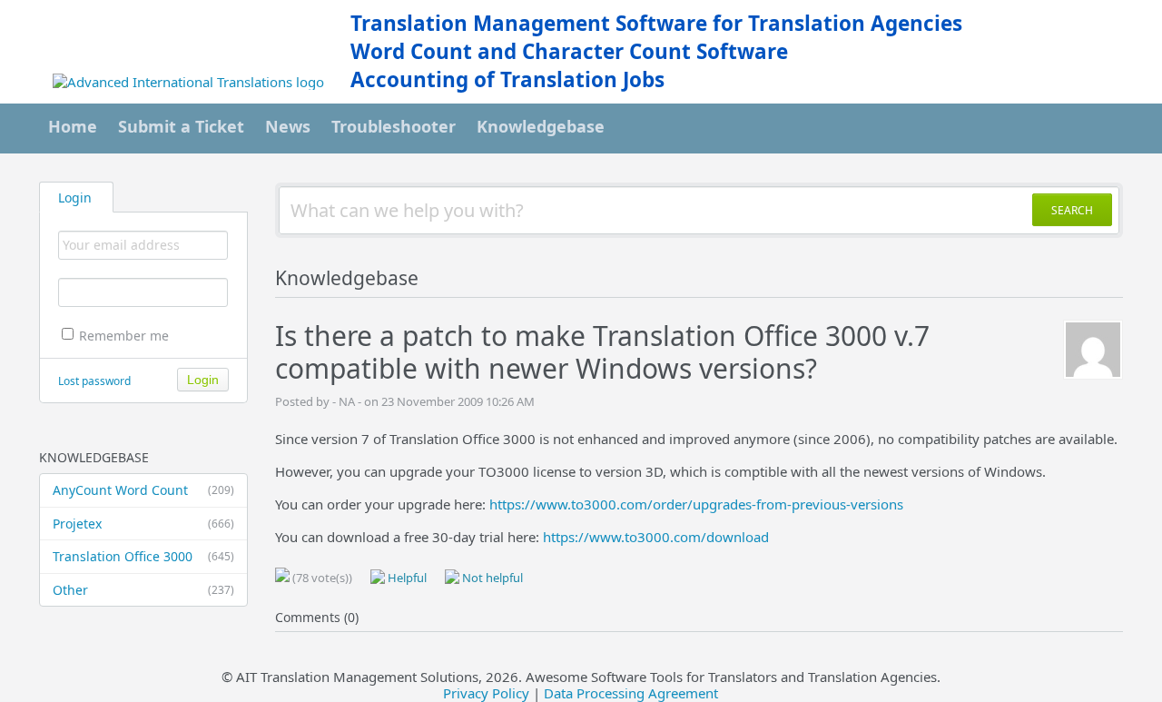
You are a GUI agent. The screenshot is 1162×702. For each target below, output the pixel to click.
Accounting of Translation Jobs (507, 79)
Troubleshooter (393, 126)
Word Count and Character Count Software (569, 51)
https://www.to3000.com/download (656, 537)
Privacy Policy (486, 693)
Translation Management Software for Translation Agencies (656, 23)
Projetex (143, 523)
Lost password (94, 381)
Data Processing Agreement (631, 693)
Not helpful (491, 577)
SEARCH (1072, 210)
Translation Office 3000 (143, 556)
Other (143, 589)
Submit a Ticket (181, 126)
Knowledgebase (541, 126)
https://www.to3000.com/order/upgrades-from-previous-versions (696, 504)
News (287, 126)
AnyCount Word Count (143, 490)
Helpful (406, 577)
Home (72, 126)
